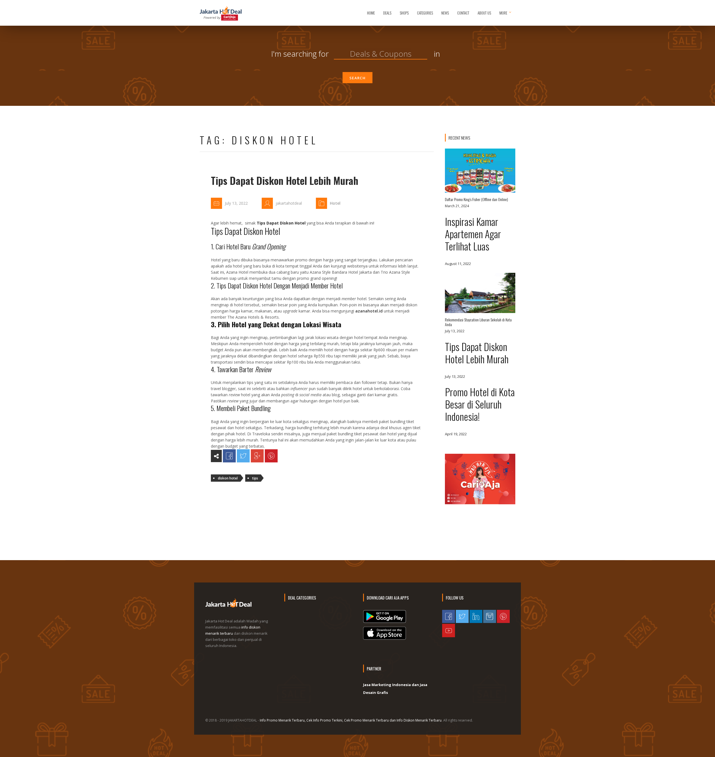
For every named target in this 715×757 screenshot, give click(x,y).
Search (357, 77)
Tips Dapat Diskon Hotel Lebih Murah (284, 180)
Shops (404, 13)
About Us (484, 13)
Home (371, 13)
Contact (463, 13)
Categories (425, 13)
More (503, 13)
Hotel (335, 203)
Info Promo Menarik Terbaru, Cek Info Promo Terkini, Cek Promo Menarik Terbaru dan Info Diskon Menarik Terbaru (351, 720)
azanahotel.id (369, 311)
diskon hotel (228, 478)
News (445, 13)
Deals (387, 13)
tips (255, 478)
